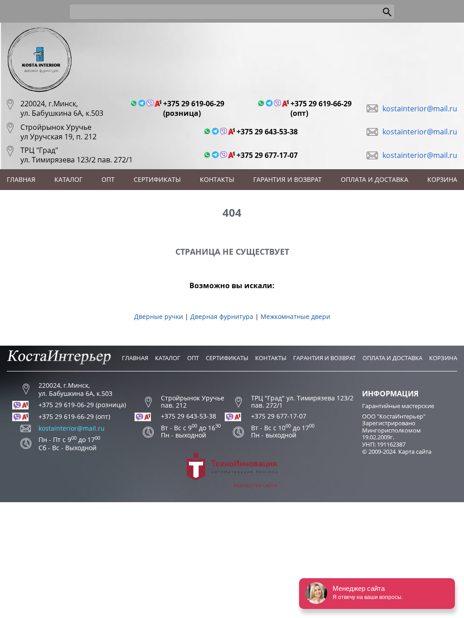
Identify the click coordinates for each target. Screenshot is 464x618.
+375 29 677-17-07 (267, 155)
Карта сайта (414, 451)
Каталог (68, 179)
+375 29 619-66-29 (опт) (321, 108)
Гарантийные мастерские (398, 406)
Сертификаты (157, 179)
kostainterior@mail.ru (419, 109)
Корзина (442, 179)
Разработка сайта (255, 485)
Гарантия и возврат (287, 179)
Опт (108, 179)
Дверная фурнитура (221, 316)
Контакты (217, 179)
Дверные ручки (158, 316)
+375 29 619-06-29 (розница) (193, 108)
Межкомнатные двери (295, 316)
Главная (21, 179)
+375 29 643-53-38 (267, 132)
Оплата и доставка (374, 179)
